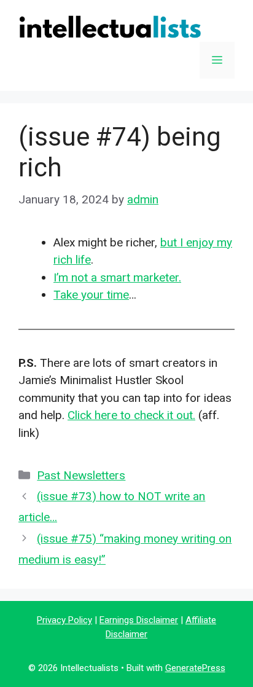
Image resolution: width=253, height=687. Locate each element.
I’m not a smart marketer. (117, 277)
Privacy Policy (64, 620)
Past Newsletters (81, 475)
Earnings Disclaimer (138, 620)
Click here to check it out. (131, 415)
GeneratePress (195, 667)
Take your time (91, 295)
